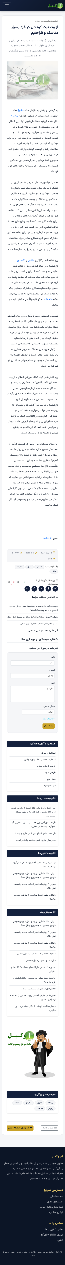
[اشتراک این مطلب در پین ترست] (34, 589)
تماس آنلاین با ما (54, 1230)
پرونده (50, 1102)
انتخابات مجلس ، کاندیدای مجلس (40, 760)
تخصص (21, 260)
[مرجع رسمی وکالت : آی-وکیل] (55, 6)
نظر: (53, 683)
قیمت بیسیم (50, 786)
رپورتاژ (50, 1108)
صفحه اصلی (56, 1196)
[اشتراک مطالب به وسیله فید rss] (27, 589)
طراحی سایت (50, 772)
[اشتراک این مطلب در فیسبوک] (48, 589)
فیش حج (51, 779)
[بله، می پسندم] (24, 582)
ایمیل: (52, 670)
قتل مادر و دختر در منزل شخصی (43, 630)
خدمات (48, 299)
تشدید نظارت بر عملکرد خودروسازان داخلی (39, 624)
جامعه (17, 1102)
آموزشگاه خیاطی (48, 753)
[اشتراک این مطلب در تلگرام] (55, 589)
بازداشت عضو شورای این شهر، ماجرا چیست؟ (35, 833)
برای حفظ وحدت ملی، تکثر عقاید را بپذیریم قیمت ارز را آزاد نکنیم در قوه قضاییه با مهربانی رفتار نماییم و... (33, 812)
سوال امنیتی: (49, 706)
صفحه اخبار (48, 1128)
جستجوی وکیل (55, 1202)
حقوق (21, 110)
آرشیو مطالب (56, 1212)
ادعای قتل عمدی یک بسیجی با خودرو (38, 989)
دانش (31, 260)
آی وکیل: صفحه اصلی (19, 1128)
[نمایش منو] (6, 5)
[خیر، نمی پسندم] (13, 582)
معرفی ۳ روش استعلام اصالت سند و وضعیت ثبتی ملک (32, 617)
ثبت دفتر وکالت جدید (51, 1207)
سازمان (14, 116)
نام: (53, 657)
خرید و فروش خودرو (46, 766)
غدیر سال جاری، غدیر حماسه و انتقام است (36, 840)
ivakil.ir (47, 538)
